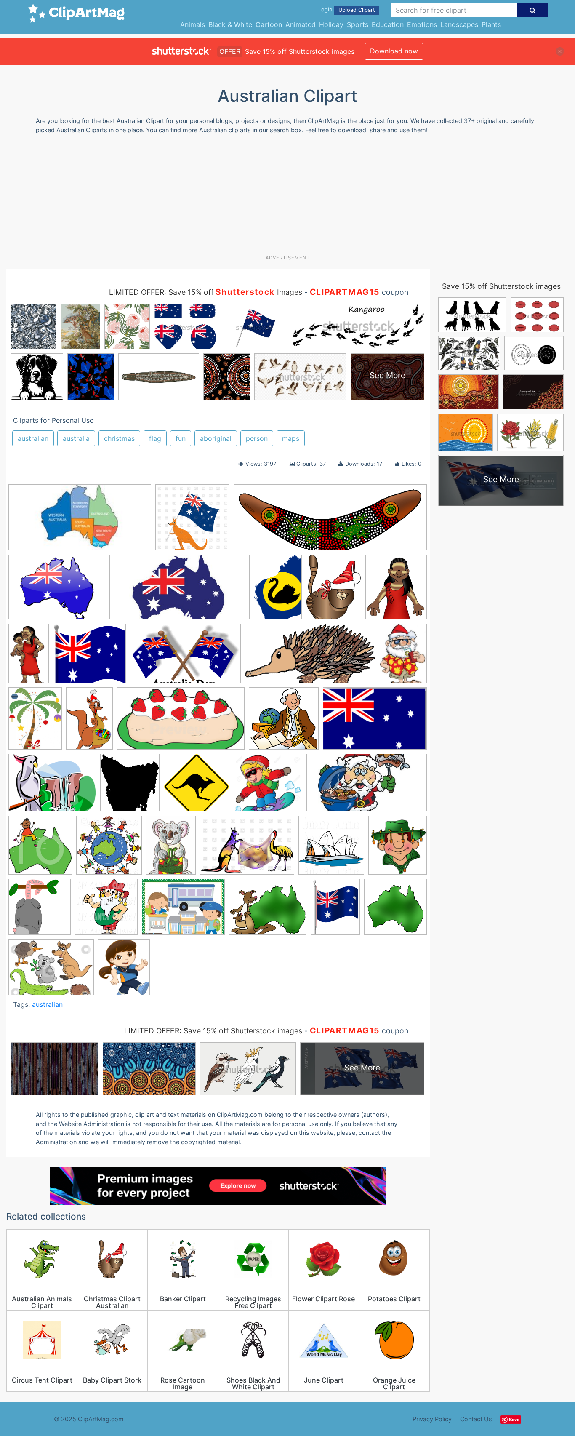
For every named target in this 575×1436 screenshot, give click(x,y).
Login (325, 9)
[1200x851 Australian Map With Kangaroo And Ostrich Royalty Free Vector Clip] (247, 849)
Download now (394, 51)
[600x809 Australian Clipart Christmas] (170, 849)
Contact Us (476, 1419)
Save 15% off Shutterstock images (501, 286)
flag (155, 438)
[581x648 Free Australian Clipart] (397, 848)
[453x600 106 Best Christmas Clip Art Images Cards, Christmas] (333, 591)
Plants (491, 24)
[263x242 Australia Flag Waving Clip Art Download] (89, 657)
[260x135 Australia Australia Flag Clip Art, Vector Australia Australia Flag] (80, 521)
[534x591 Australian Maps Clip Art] (130, 786)
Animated (300, 24)
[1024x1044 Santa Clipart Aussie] (106, 910)
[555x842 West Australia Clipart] (277, 591)
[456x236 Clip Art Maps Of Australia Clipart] (179, 591)
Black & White (230, 24)
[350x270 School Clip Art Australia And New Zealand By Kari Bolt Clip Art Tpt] (183, 910)
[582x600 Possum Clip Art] (39, 911)
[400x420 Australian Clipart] (40, 849)
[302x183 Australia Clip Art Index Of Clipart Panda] (185, 657)
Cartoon (269, 24)
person (257, 438)
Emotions (422, 24)
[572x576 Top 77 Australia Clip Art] (395, 910)
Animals (192, 24)
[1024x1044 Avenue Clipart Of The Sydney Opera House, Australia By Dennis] (331, 849)
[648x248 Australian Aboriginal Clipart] (330, 521)
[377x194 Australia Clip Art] (310, 657)
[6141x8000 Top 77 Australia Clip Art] (335, 910)
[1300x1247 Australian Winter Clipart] (268, 786)
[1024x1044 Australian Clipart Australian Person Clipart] (109, 849)
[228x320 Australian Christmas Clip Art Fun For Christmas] (403, 656)
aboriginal (216, 438)
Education (388, 24)
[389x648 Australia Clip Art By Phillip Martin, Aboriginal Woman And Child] (28, 657)
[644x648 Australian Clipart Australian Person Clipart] (283, 722)
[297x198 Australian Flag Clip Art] (374, 722)
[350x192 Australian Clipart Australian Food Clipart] (180, 722)
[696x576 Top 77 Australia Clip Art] (267, 911)
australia (76, 438)
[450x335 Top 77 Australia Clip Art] (51, 971)
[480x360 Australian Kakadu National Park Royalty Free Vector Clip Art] (52, 786)
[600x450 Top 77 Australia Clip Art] (57, 591)
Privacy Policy (432, 1419)
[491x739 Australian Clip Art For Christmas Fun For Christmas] (89, 722)
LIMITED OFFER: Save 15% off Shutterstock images (213, 1030)
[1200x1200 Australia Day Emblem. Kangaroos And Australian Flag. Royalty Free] (192, 521)
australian (33, 438)
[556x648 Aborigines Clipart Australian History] (396, 590)
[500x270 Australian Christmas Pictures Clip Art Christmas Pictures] (366, 786)
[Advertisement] (287, 197)
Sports (357, 24)
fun (181, 438)
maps (290, 438)
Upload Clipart (356, 10)
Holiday (331, 24)
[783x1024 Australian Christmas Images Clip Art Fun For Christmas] (35, 722)
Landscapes (459, 24)
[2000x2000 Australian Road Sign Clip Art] (196, 786)
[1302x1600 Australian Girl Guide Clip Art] (123, 971)
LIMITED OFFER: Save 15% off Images (205, 292)
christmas (119, 438)
